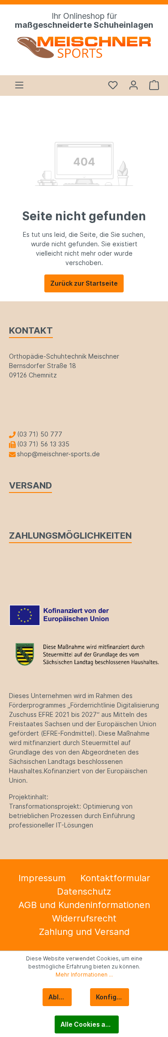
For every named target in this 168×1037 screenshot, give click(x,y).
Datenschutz (84, 891)
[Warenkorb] (151, 85)
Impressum (42, 878)
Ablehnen (60, 997)
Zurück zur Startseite (84, 283)
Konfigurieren (112, 997)
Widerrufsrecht (84, 918)
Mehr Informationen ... (84, 974)
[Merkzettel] (113, 85)
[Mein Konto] (133, 85)
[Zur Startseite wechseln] (84, 48)
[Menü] (19, 85)
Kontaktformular (115, 878)
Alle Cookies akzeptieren (89, 1024)
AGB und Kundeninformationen (84, 905)
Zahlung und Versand (84, 931)
